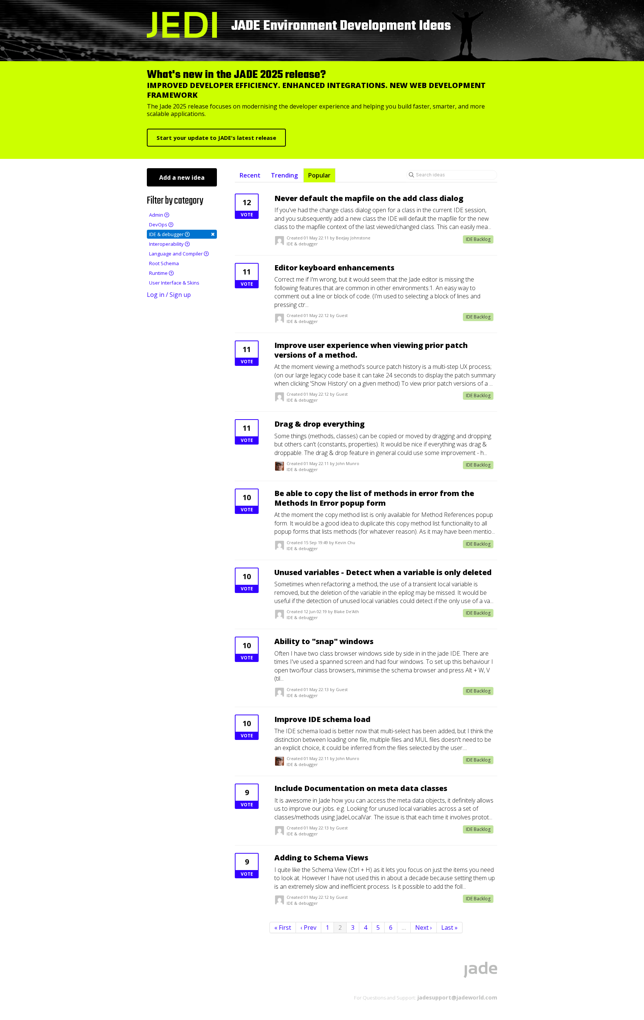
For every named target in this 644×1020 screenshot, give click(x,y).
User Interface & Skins (174, 282)
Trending (284, 175)
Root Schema (164, 263)
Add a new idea (182, 177)
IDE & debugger (182, 234)
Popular (319, 175)
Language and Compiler (176, 253)
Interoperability (167, 244)
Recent (250, 175)
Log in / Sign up (169, 295)
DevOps (158, 224)
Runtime (159, 273)
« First (282, 927)
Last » (449, 927)
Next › (423, 927)
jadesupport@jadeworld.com (456, 997)
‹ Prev (308, 927)
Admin (156, 214)
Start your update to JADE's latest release (216, 137)
